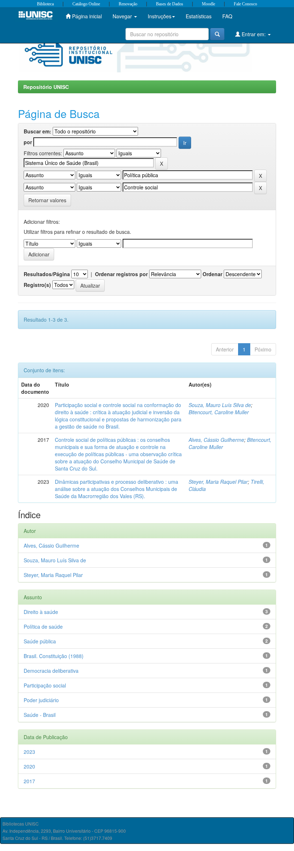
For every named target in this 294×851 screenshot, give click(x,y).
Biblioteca (45, 4)
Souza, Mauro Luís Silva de (220, 404)
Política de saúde (43, 626)
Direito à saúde (41, 611)
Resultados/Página (47, 274)
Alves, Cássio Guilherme (216, 439)
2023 (29, 751)
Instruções (159, 16)
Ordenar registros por (121, 274)
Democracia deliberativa (51, 670)
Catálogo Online (86, 4)
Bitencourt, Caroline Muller (219, 412)
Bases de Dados (169, 4)
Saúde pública (40, 641)
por (28, 142)
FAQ (227, 16)
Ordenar (212, 274)
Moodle (208, 4)
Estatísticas (199, 16)
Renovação (128, 4)
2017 (29, 781)
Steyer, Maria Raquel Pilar (218, 481)
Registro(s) (37, 284)
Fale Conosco (245, 4)
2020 (29, 766)
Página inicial (86, 16)
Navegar (123, 16)
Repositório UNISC (46, 86)
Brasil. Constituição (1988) (54, 655)
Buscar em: (37, 131)
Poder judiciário (41, 700)
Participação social (45, 685)
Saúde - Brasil (40, 714)
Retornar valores (47, 200)
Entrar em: (253, 34)
